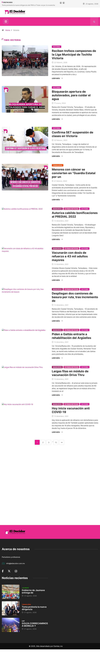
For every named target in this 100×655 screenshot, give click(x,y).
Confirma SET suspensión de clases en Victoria (72, 134)
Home (7, 30)
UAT (23, 621)
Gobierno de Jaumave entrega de (33, 591)
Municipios (57, 209)
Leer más (56, 78)
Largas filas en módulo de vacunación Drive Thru (70, 373)
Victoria (56, 47)
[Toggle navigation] (6, 21)
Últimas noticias (71, 209)
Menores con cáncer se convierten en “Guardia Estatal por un (73, 173)
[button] (61, 3)
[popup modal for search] (94, 21)
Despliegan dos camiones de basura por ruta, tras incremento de (75, 297)
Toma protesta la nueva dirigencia (34, 608)
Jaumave (25, 588)
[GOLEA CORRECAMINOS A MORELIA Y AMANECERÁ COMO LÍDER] (10, 625)
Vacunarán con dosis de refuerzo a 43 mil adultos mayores (70, 256)
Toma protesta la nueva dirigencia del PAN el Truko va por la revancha (28, 5)
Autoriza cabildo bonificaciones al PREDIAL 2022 (75, 214)
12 (56, 442)
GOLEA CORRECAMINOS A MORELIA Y (35, 624)
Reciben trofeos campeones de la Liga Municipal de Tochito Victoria (74, 54)
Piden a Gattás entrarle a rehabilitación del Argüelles (71, 336)
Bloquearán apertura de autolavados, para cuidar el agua (71, 95)
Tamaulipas (57, 165)
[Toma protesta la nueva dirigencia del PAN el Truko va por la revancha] (10, 608)
